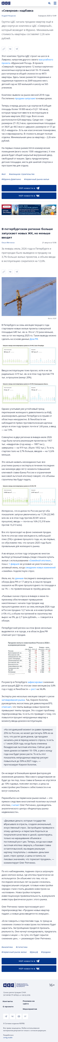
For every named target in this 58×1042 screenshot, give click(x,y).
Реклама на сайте (29, 1002)
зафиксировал (35, 682)
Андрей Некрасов (9, 16)
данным (19, 578)
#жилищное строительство (21, 174)
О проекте (8, 1006)
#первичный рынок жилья (36, 179)
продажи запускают (25, 98)
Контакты (8, 1001)
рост (33, 689)
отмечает (6, 706)
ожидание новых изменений (40, 567)
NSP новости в (27, 188)
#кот (4, 174)
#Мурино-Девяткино (11, 179)
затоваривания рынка (13, 699)
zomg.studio (7, 1037)
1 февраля (14, 564)
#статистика (21, 947)
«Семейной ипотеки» (40, 560)
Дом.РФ (34, 339)
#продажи (46, 952)
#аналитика (7, 947)
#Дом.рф (34, 952)
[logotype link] (8, 3)
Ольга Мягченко (8, 242)
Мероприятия (30, 1009)
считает (15, 805)
